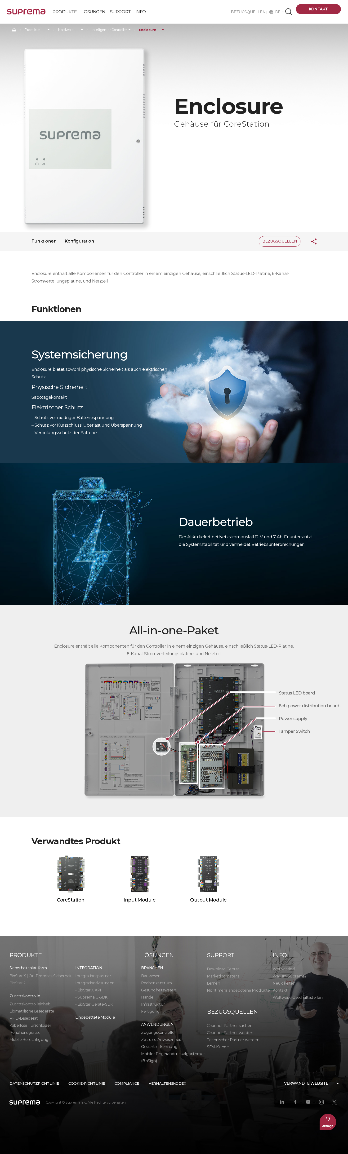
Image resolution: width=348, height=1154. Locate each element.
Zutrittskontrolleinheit (29, 1004)
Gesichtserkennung (159, 1046)
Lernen (213, 983)
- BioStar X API (88, 990)
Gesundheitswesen (158, 990)
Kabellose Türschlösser (30, 1025)
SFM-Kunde (218, 1047)
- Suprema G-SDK (91, 997)
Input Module (140, 900)
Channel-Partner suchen (229, 1025)
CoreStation (71, 900)
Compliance (127, 1083)
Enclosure (147, 30)
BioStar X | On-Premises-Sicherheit (40, 976)
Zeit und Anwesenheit (161, 1039)
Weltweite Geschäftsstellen (298, 997)
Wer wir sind (284, 969)
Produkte (32, 30)
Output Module (208, 900)
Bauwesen (151, 976)
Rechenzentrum (156, 983)
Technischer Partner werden (233, 1040)
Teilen (310, 241)
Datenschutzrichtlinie (34, 1083)
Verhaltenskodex (167, 1083)
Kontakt (318, 9)
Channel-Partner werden (230, 1032)
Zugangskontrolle (157, 1032)
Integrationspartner (93, 976)
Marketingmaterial (224, 976)
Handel (148, 997)
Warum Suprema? (289, 976)
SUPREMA (26, 13)
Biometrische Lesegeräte (31, 1011)
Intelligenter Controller (109, 30)
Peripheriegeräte (24, 1032)
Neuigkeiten (284, 983)
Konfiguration (79, 241)
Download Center (223, 969)
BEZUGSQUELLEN (248, 12)
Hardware (65, 30)
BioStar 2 (17, 983)
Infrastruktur (153, 1004)
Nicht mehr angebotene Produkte (238, 990)
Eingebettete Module (95, 1017)
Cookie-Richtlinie (86, 1083)
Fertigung (150, 1011)
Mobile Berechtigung (28, 1039)
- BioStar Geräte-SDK (94, 1004)
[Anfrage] (328, 1122)
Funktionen (44, 241)
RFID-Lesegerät (23, 1018)
